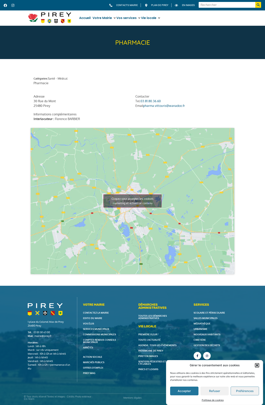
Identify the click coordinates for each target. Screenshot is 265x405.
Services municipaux (96, 329)
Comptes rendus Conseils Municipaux (99, 341)
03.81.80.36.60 (150, 101)
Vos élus (88, 323)
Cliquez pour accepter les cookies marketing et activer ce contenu (132, 201)
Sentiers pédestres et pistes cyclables (156, 362)
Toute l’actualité (149, 339)
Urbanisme (200, 329)
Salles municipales (205, 318)
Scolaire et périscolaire (209, 312)
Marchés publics (93, 362)
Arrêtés (88, 347)
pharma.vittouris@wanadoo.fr (164, 106)
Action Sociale (92, 356)
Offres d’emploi (93, 367)
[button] (257, 365)
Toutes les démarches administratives (152, 317)
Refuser (214, 391)
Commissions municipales (99, 334)
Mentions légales (132, 397)
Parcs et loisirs (148, 369)
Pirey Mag (89, 373)
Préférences (245, 391)
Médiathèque (202, 323)
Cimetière (200, 339)
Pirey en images (148, 356)
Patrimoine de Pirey (150, 350)
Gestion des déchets (207, 345)
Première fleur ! (148, 334)
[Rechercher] (258, 5)
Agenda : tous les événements (157, 345)
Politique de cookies (213, 399)
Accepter (184, 391)
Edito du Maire (92, 318)
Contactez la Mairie (96, 312)
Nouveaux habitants (207, 334)
